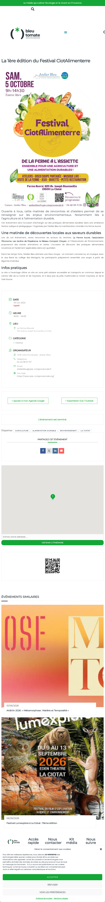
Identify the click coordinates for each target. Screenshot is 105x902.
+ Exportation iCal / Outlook (79, 400)
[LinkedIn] (55, 451)
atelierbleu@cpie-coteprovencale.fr (34, 369)
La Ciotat (85, 431)
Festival (19, 342)
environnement (68, 431)
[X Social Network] (49, 451)
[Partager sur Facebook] (43, 451)
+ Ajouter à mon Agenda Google (28, 400)
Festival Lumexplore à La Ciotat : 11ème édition (32, 823)
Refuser (53, 884)
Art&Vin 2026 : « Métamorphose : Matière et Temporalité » (38, 710)
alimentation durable (44, 431)
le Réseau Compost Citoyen (52, 241)
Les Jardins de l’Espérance (25, 241)
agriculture (22, 431)
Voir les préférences (52, 892)
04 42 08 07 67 (24, 362)
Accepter (52, 877)
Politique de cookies (44, 898)
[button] (101, 849)
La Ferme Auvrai (81, 237)
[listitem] (52, 3)
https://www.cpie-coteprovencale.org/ (35, 376)
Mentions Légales (61, 898)
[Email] (61, 451)
